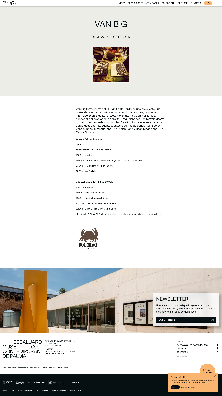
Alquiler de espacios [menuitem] (9, 367)
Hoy (208, 3)
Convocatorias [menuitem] (35, 367)
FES (109, 109)
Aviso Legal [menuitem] (45, 391)
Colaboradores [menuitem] (23, 367)
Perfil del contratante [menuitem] (48, 367)
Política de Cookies (199, 382)
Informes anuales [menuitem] (62, 367)
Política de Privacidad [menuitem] (59, 391)
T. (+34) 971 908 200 (53, 346)
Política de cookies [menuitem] (75, 391)
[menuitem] (122, 3)
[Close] (215, 376)
